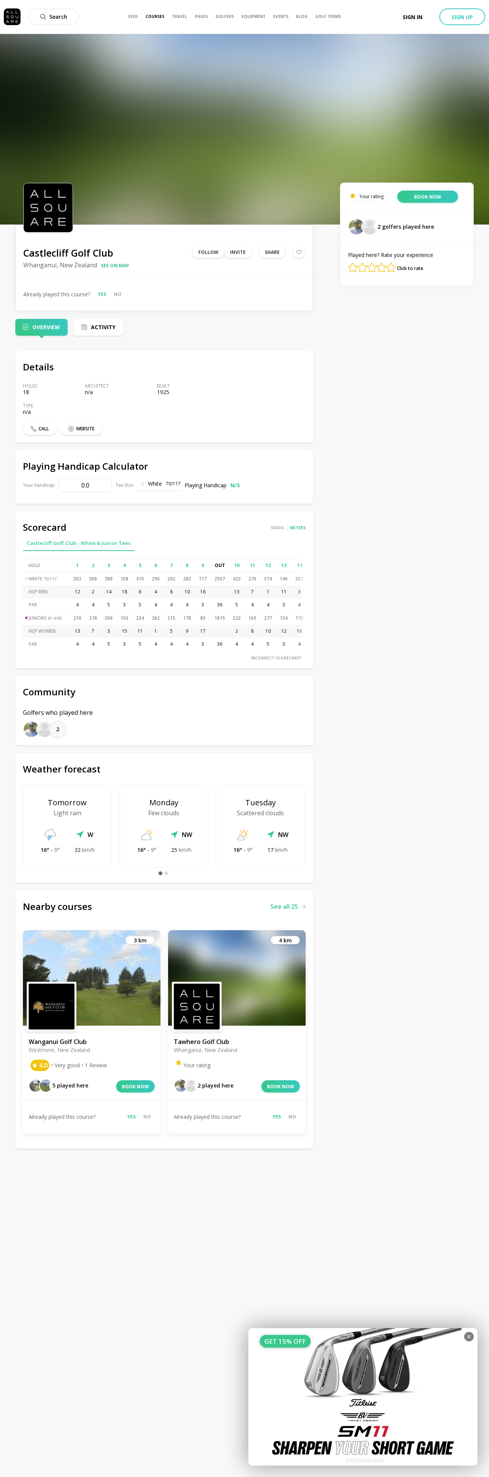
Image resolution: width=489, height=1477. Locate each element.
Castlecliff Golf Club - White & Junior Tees (79, 543)
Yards (277, 527)
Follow (208, 252)
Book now (135, 1086)
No (117, 294)
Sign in (413, 17)
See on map (115, 265)
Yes (102, 294)
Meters (298, 527)
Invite (238, 252)
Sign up (462, 17)
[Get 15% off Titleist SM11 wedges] (363, 1397)
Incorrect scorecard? (276, 658)
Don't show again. (365, 1459)
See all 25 (284, 906)
